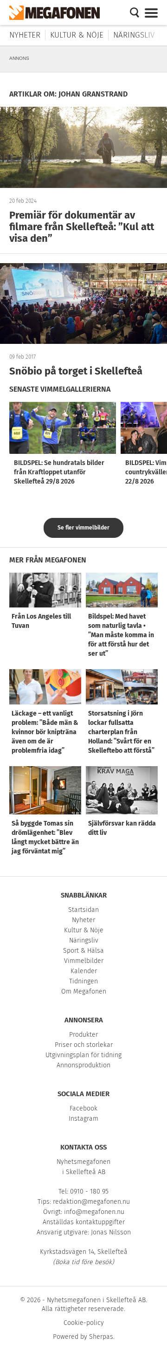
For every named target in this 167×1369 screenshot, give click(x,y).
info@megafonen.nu (94, 1212)
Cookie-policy (84, 1323)
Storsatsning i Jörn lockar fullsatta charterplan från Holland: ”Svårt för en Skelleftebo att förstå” (121, 732)
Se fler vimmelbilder (83, 527)
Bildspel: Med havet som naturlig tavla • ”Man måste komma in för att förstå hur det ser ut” (121, 635)
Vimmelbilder (83, 961)
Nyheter (24, 35)
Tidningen (83, 981)
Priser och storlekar (84, 1045)
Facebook (83, 1108)
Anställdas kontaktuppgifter (84, 1222)
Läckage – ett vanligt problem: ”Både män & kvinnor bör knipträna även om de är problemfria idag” (45, 732)
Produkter (83, 1035)
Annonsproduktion (83, 1065)
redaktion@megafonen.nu (91, 1202)
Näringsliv (133, 35)
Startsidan (83, 910)
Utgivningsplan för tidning (83, 1055)
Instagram (83, 1119)
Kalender (84, 971)
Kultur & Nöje (76, 35)
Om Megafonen (83, 991)
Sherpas (101, 1337)
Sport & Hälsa (83, 951)
